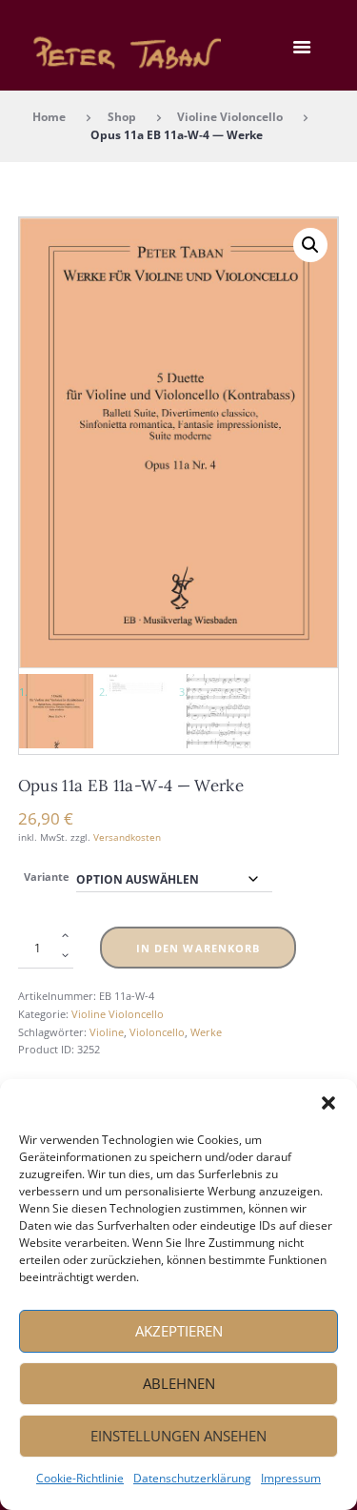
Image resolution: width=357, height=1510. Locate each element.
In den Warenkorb (198, 948)
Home (49, 116)
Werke (206, 1032)
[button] (328, 1102)
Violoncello (157, 1032)
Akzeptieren (179, 1330)
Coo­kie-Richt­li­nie (80, 1478)
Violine (106, 1032)
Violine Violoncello (230, 116)
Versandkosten (127, 837)
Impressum (291, 1478)
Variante (46, 876)
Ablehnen (179, 1383)
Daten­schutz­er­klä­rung (192, 1478)
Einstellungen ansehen (178, 1435)
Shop (122, 116)
